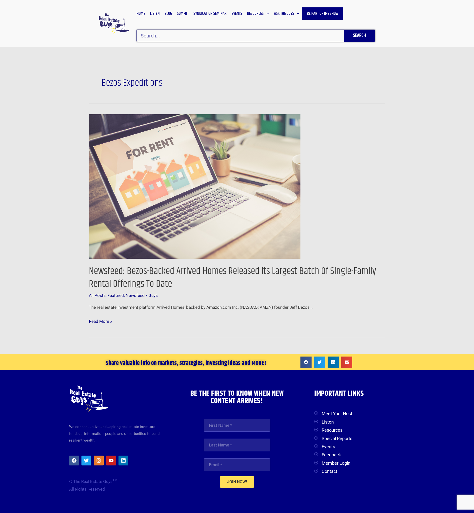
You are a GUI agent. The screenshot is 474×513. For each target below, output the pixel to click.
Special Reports (337, 438)
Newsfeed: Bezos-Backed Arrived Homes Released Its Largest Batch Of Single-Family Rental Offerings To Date (232, 277)
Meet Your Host (337, 413)
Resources (255, 13)
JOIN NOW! (237, 481)
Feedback (331, 454)
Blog (168, 13)
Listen (155, 13)
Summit (183, 13)
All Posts (97, 295)
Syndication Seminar (210, 13)
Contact (329, 471)
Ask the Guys (284, 13)
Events (237, 13)
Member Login (336, 463)
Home (141, 13)
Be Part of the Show (322, 13)
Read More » (100, 321)
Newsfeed (135, 295)
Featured (115, 295)
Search (359, 35)
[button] (306, 362)
